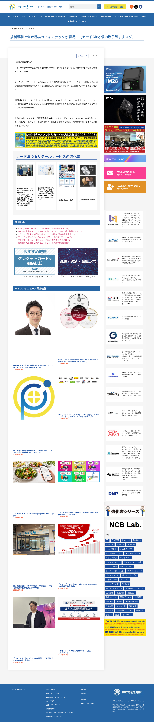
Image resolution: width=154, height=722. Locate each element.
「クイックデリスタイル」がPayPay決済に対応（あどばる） (34, 514)
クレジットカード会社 (133, 562)
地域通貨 (138, 597)
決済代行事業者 (131, 601)
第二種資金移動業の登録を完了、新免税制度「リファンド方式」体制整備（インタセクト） (33, 451)
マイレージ (124, 580)
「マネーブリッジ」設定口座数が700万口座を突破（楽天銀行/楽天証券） (77, 585)
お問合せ (83, 693)
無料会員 (109, 610)
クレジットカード (113, 562)
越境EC (109, 615)
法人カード (121, 606)
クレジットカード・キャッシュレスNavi (130, 16)
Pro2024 (109, 544)
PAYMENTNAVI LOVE (128, 185)
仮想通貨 (109, 593)
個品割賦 (120, 593)
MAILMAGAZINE (126, 172)
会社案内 (83, 689)
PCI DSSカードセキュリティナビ (53, 16)
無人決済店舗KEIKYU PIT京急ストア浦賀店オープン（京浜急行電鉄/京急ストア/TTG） (33, 587)
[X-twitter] (136, 7)
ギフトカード (125, 558)
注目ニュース (13, 16)
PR (107, 540)
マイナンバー (111, 580)
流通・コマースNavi (89, 16)
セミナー (40, 7)
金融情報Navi (106, 16)
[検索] (99, 6)
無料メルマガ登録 (124, 174)
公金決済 (131, 593)
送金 (117, 615)
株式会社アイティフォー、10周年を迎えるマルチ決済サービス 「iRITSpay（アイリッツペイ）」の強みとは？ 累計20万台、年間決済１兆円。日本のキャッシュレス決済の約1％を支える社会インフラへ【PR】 (25, 197)
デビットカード (126, 566)
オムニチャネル (126, 549)
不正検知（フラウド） (135, 588)
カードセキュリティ (114, 553)
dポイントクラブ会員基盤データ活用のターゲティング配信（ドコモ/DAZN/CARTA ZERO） (78, 360)
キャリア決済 (111, 558)
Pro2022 (126, 540)
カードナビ (73, 16)
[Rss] (132, 7)
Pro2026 (131, 544)
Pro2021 (115, 540)
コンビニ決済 (111, 566)
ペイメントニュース (29, 16)
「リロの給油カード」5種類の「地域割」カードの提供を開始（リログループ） (78, 513)
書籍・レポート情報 (54, 7)
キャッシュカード (133, 553)
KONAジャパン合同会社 (87, 200)
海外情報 (132, 606)
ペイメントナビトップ (19, 689)
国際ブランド (125, 597)
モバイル (125, 584)
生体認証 (140, 610)
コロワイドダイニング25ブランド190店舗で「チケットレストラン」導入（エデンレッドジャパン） (78, 416)
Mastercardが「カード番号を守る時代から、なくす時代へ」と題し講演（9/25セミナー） (33, 366)
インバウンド (111, 549)
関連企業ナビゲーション (77, 21)
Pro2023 (137, 540)
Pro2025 (120, 544)
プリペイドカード (134, 571)
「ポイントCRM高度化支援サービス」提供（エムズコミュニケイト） (78, 652)
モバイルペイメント (114, 588)
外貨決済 (109, 601)
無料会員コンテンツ (125, 610)
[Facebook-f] (140, 7)
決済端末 (109, 606)
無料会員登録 (122, 188)
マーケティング (112, 584)
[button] (82, 56)
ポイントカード (112, 575)
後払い (119, 601)
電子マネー (127, 615)
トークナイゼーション (115, 571)
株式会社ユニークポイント (66, 201)
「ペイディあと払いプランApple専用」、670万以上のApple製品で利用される (33, 659)
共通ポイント (111, 597)
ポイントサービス (129, 575)
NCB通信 (13, 28)
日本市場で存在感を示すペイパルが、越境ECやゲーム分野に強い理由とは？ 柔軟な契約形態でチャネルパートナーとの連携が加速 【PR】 (46, 193)
